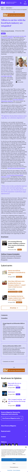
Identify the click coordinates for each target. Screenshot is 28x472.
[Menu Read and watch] (25, 431)
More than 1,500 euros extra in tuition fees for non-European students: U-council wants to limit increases (16, 284)
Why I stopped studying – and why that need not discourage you (16, 401)
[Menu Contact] (25, 437)
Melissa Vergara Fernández (7, 31)
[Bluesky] (16, 445)
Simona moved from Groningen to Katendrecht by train (16, 272)
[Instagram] (2, 445)
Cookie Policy (10, 470)
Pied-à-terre (11, 392)
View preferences (14, 467)
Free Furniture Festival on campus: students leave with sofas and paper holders (16, 298)
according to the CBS (6, 76)
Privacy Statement (16, 470)
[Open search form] (20, 3)
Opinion (3, 33)
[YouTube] (13, 445)
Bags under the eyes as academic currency (14, 384)
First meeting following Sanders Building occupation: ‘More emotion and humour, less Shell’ (16, 244)
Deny (14, 463)
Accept (14, 459)
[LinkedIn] (6, 445)
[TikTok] (9, 445)
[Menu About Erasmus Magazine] (25, 426)
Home (2, 7)
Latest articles (9, 7)
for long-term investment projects (16, 168)
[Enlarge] (25, 58)
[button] (26, 447)
